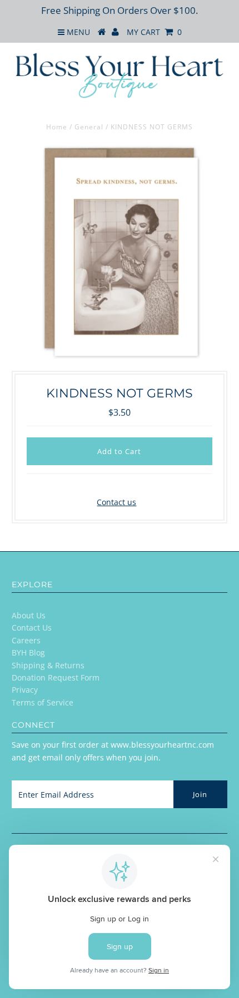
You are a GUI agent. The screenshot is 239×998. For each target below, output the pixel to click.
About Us (29, 615)
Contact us (116, 502)
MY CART (154, 32)
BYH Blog (28, 652)
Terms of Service (42, 702)
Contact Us (32, 627)
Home (56, 127)
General (88, 127)
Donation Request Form (55, 677)
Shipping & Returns (48, 665)
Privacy (25, 689)
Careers (26, 640)
